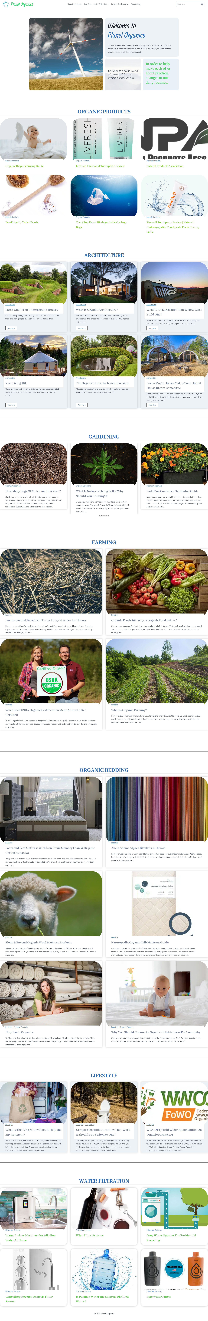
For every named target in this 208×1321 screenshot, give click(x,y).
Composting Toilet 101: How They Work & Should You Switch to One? (103, 1132)
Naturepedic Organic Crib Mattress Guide (140, 943)
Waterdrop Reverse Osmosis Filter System (29, 1299)
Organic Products (74, 4)
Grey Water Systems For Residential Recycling (171, 1238)
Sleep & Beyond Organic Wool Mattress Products (38, 943)
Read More (11, 328)
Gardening (104, 437)
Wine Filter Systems (90, 1236)
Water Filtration (104, 1181)
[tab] (99, 515)
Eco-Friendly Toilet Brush (21, 222)
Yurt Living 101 (15, 383)
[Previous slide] (4, 479)
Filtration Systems (12, 1230)
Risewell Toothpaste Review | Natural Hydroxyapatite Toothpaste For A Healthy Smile (173, 227)
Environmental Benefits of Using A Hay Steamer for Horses (45, 620)
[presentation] (33, 140)
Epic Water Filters (158, 1297)
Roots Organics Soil (159, 491)
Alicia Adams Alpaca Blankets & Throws (138, 848)
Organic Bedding (104, 770)
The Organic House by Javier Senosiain (102, 383)
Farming (104, 542)
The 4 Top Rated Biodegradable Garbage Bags (101, 225)
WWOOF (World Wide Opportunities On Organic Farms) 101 (174, 1132)
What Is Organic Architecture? (97, 310)
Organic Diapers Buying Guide (24, 166)
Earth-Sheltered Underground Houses (31, 310)
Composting (135, 4)
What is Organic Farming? (129, 710)
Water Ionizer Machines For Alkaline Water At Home (30, 1238)
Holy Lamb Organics (19, 1032)
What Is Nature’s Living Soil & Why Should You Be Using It (29, 493)
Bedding (8, 842)
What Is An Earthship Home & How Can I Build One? (174, 312)
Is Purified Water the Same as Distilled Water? (102, 1299)
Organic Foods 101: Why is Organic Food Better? (144, 620)
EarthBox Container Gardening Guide (102, 491)
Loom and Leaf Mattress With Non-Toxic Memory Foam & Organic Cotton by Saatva (50, 850)
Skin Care (87, 4)
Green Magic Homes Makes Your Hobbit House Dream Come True (173, 385)
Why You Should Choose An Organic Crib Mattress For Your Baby (156, 1032)
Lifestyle (104, 1075)
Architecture (104, 255)
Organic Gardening (12, 486)
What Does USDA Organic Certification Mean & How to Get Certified (45, 712)
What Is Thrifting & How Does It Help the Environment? (33, 1132)
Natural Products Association (164, 166)
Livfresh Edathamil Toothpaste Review (100, 166)
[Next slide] (204, 479)
